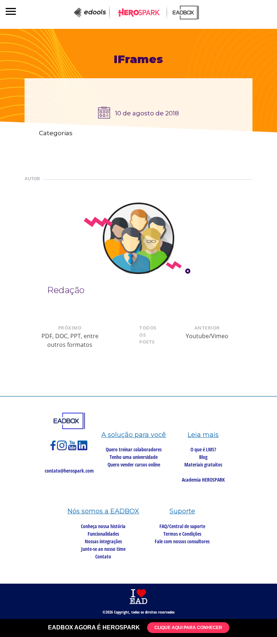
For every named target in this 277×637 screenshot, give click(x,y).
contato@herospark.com (69, 470)
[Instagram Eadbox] (62, 448)
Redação (65, 290)
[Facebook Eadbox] (53, 448)
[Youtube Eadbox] (73, 448)
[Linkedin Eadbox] (83, 448)
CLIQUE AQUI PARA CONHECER (188, 627)
